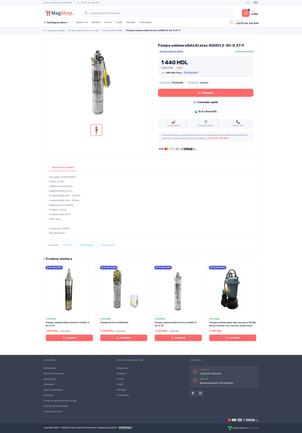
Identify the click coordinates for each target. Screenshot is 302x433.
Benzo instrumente (54, 373)
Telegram (109, 245)
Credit (119, 22)
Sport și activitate (53, 389)
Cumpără (208, 92)
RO (255, 2)
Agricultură (49, 379)
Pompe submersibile (171, 51)
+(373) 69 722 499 (90, 2)
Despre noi (82, 22)
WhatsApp (87, 245)
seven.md (253, 428)
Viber (68, 245)
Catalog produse (57, 22)
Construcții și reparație (56, 406)
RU (247, 2)
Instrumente (50, 368)
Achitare (96, 22)
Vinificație (49, 384)
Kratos (204, 82)
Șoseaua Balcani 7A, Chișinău (58, 2)
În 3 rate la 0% (208, 111)
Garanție (130, 22)
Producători (145, 22)
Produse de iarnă (53, 411)
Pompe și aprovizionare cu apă (60, 400)
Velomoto (49, 395)
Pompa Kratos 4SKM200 (114, 322)
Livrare (108, 22)
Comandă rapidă (207, 102)
